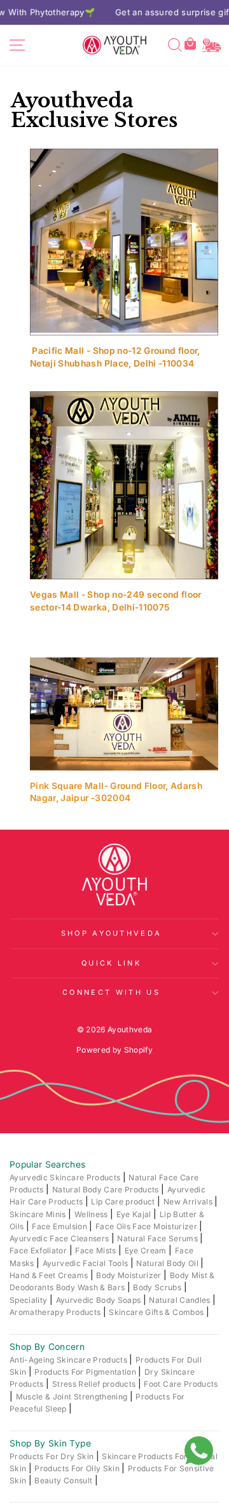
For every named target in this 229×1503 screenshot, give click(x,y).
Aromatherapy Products (56, 1312)
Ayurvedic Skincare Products (66, 1177)
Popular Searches (48, 1164)
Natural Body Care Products (106, 1189)
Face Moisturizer (165, 1226)
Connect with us (111, 992)
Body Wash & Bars (91, 1287)
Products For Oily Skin (77, 1468)
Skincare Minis (39, 1214)
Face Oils (113, 1226)
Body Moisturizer (129, 1275)
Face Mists (96, 1250)
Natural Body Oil (168, 1263)
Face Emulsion (60, 1226)
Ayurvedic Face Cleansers (60, 1238)
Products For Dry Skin (53, 1456)
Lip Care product (124, 1201)
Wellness (92, 1214)
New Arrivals (189, 1201)
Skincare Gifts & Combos (157, 1312)
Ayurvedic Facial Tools (86, 1263)
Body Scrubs (158, 1287)
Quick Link (111, 963)
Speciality (30, 1300)
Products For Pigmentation (86, 1372)
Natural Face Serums (158, 1238)
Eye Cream (147, 1250)
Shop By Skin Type (50, 1443)
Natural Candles (180, 1300)
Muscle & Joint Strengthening (73, 1396)
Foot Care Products (181, 1384)
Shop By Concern (47, 1347)
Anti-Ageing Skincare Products (69, 1360)
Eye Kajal (134, 1214)
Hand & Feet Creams (50, 1275)
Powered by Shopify (114, 1050)
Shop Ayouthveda (111, 933)
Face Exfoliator (39, 1250)
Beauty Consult (64, 1480)
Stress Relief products (95, 1384)
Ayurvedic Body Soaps (99, 1300)
